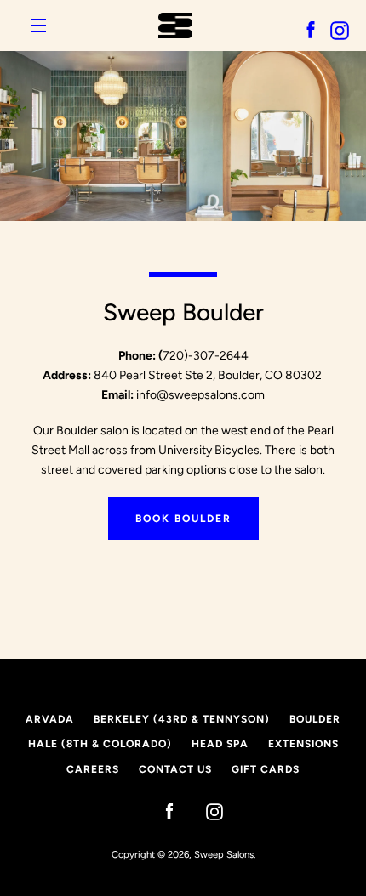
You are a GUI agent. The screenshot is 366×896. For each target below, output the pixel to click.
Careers (92, 769)
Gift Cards (266, 769)
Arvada (50, 719)
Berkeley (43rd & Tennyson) (182, 719)
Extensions (303, 744)
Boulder (314, 719)
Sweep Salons (224, 854)
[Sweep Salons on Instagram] (206, 810)
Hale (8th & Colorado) (100, 744)
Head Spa (220, 744)
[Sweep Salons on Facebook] (161, 810)
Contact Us (175, 769)
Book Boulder (183, 519)
